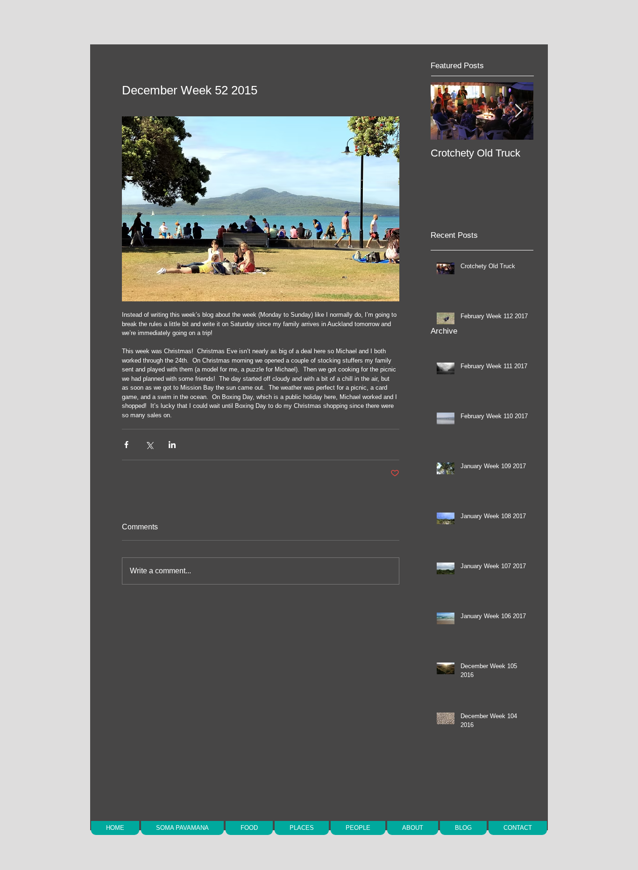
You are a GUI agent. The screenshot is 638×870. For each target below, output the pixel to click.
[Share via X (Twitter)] (149, 444)
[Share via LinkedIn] (172, 444)
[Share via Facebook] (126, 444)
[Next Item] (518, 111)
